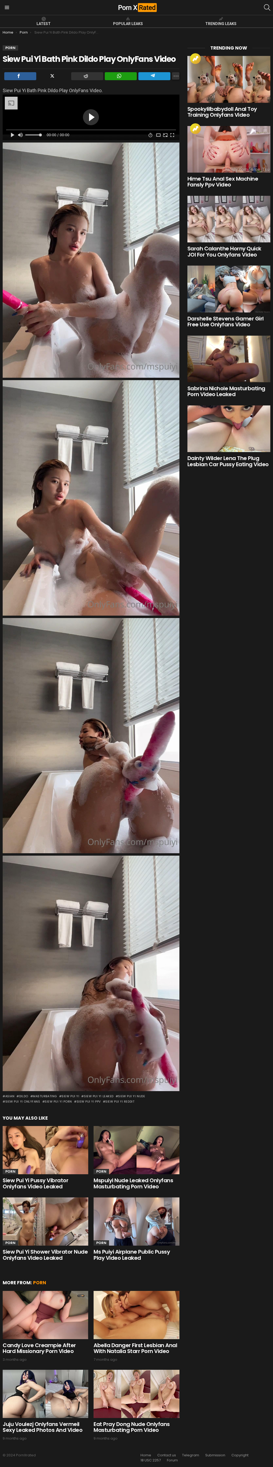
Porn (10, 1171)
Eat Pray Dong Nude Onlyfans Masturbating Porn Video (132, 1427)
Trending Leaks (220, 24)
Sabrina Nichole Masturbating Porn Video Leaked (226, 391)
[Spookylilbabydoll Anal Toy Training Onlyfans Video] (228, 79)
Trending (195, 58)
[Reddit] (87, 76)
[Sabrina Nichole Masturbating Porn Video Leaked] (228, 359)
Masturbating (45, 1096)
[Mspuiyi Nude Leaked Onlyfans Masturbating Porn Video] (136, 1150)
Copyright (239, 1455)
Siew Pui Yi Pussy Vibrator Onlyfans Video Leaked (35, 1183)
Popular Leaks (128, 24)
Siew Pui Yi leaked (98, 1096)
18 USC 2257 (150, 1460)
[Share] (20, 76)
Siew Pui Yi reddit (119, 1101)
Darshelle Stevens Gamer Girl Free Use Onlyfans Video (225, 321)
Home (145, 1455)
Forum (172, 1460)
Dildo (23, 1096)
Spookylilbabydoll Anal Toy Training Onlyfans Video (222, 112)
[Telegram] (154, 76)
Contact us (166, 1455)
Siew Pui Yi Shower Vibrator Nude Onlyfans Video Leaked (45, 1255)
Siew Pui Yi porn (58, 1101)
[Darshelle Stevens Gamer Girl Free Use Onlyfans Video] (228, 289)
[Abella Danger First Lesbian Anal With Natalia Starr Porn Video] (136, 1315)
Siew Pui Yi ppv (89, 1101)
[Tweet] (54, 76)
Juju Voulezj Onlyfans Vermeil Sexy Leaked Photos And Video (42, 1427)
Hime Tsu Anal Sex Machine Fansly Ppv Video (222, 182)
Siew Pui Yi (70, 1096)
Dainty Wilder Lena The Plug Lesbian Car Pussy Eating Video (228, 461)
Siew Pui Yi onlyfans (22, 1101)
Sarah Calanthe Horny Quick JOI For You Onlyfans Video (224, 251)
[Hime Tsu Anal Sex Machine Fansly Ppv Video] (228, 149)
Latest (44, 24)
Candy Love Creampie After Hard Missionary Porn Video (39, 1348)
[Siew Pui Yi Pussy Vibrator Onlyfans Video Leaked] (45, 1150)
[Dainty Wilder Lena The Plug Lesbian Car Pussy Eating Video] (228, 428)
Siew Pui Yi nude (131, 1096)
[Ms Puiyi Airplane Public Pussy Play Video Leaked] (136, 1221)
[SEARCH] (267, 7)
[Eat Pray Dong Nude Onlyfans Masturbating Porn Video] (136, 1394)
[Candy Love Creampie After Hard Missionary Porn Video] (45, 1315)
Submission (215, 1455)
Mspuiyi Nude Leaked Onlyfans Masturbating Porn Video (133, 1183)
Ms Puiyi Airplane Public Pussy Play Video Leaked (132, 1255)
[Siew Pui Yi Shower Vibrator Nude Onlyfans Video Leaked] (45, 1221)
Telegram (190, 1455)
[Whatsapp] (121, 76)
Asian (9, 1096)
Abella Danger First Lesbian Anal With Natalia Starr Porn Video (135, 1348)
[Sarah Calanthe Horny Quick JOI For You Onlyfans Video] (228, 219)
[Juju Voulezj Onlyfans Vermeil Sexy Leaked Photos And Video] (45, 1394)
